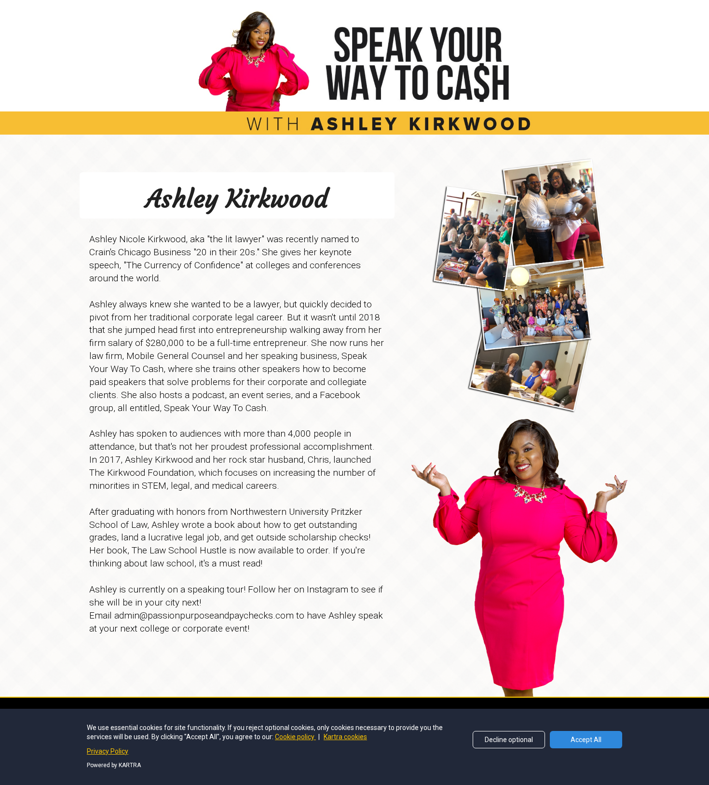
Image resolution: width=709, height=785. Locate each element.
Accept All (586, 740)
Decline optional (509, 740)
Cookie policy (295, 737)
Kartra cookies (345, 737)
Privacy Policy (107, 751)
